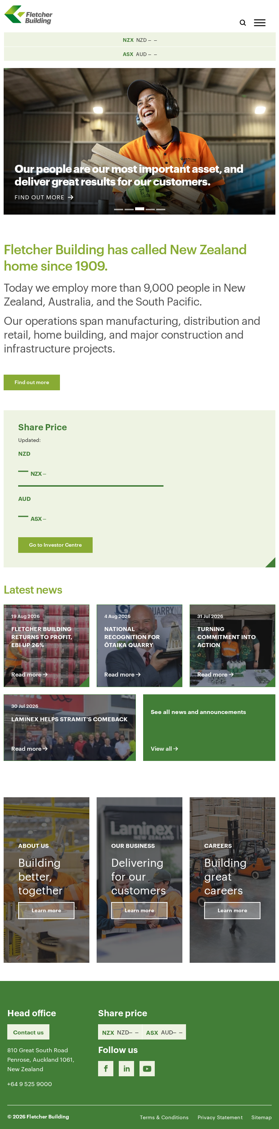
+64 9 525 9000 (29, 1084)
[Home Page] (31, 15)
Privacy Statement (220, 1117)
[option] (139, 137)
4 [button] (150, 209)
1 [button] (118, 209)
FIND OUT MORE (40, 197)
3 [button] (139, 208)
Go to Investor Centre (55, 544)
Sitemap (261, 1117)
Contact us (28, 1032)
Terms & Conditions (164, 1117)
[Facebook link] (105, 1068)
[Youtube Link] (147, 1068)
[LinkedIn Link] (126, 1068)
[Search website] (242, 21)
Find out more (32, 381)
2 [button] (129, 209)
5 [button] (160, 209)
